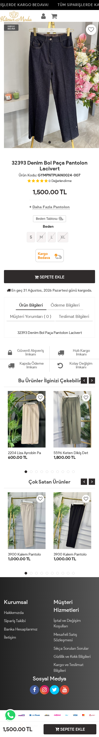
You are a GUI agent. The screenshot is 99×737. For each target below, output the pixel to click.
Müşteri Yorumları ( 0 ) (30, 316)
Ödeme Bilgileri (65, 305)
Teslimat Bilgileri (74, 316)
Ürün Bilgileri (31, 305)
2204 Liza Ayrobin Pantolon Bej (32, 453)
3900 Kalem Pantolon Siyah (76, 554)
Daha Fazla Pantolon (51, 207)
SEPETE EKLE (51, 277)
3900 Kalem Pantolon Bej (28, 554)
